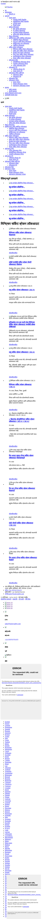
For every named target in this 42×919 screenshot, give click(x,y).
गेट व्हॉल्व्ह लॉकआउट (19, 31)
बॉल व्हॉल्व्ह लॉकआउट (19, 29)
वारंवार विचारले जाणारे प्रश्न (13, 93)
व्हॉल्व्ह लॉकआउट (14, 27)
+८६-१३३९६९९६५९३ (11, 639)
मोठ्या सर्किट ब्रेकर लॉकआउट (22, 58)
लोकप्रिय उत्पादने (6, 599)
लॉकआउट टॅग (13, 67)
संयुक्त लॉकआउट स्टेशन (20, 84)
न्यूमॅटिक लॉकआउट (18, 45)
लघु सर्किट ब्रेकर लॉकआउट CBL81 (22, 352)
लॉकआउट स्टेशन (14, 80)
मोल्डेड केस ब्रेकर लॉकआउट (21, 53)
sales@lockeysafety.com (13, 624)
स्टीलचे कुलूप (17, 23)
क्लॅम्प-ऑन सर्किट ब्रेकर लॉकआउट (23, 51)
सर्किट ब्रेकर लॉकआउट (16, 47)
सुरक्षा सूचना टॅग (17, 71)
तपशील (15, 253)
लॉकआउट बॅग (17, 76)
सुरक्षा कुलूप (12, 18)
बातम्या (7, 87)
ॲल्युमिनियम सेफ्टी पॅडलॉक (21, 21)
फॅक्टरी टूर (12, 14)
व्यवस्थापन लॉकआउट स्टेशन (21, 86)
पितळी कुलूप (16, 25)
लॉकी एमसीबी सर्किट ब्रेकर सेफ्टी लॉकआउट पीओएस (20, 263)
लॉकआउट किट (13, 78)
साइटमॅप (15, 599)
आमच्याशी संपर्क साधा (11, 95)
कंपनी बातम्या (13, 91)
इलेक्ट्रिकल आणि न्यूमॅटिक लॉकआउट (20, 38)
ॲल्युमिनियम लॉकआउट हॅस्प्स (21, 62)
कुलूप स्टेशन (16, 82)
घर (6, 10)
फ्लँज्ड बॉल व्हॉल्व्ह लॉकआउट (21, 34)
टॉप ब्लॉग (21, 599)
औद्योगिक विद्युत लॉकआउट (20, 40)
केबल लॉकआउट (14, 36)
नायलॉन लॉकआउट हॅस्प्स (20, 64)
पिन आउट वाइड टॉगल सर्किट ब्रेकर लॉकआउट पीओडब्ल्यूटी (21, 456)
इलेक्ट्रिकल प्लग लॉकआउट (21, 43)
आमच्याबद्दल (8, 12)
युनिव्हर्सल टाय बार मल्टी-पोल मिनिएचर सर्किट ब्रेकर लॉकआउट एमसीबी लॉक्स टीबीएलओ (22, 324)
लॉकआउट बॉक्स (18, 75)
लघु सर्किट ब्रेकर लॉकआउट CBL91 (22, 290)
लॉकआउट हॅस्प (13, 60)
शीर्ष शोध (27, 599)
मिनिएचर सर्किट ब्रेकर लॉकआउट (22, 49)
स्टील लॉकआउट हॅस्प (19, 65)
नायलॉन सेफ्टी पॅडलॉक (19, 19)
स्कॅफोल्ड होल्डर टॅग (19, 69)
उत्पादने (7, 16)
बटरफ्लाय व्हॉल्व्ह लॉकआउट (21, 32)
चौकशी (11, 253)
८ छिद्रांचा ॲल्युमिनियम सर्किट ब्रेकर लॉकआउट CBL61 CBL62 (21, 420)
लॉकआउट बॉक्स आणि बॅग (16, 73)
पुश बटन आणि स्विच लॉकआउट (22, 42)
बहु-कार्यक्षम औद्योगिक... (17, 187)
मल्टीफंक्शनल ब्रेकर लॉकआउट (22, 56)
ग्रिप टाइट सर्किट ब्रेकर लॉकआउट (23, 54)
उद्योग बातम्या (13, 89)
